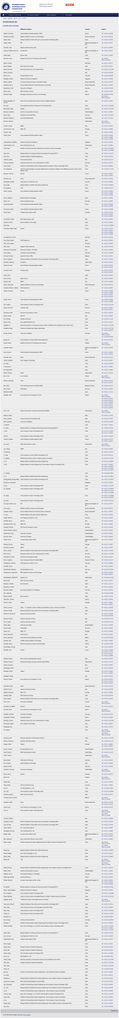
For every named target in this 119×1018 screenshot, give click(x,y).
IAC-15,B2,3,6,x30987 (107, 47)
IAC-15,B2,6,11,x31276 (108, 153)
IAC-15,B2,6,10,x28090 (108, 148)
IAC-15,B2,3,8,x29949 (107, 91)
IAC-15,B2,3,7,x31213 (107, 392)
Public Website (51, 15)
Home (4, 18)
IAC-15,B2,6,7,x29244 (107, 39)
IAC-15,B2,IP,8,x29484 (107, 473)
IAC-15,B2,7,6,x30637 (107, 360)
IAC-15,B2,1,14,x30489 (108, 105)
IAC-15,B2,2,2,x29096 (107, 514)
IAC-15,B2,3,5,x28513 (107, 50)
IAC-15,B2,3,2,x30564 (107, 132)
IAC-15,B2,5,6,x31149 (107, 662)
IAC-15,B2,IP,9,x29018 (107, 75)
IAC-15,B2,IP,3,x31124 (107, 159)
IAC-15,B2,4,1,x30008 (107, 139)
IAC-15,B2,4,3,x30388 (107, 402)
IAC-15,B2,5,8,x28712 (107, 36)
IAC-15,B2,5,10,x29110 (108, 458)
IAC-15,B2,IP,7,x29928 (107, 428)
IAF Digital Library (33, 15)
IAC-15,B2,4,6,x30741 (107, 406)
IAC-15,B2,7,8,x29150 (107, 340)
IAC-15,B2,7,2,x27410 (107, 118)
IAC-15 (15, 18)
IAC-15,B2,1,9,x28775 (107, 82)
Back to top (114, 1010)
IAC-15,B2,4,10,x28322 (108, 330)
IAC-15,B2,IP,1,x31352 (107, 319)
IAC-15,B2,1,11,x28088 (108, 150)
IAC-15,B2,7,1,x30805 (107, 145)
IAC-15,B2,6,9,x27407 (107, 418)
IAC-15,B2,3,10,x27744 (108, 328)
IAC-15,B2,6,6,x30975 (107, 43)
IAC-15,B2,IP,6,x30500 (107, 916)
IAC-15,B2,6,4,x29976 (107, 175)
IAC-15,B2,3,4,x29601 (107, 389)
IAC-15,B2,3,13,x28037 (108, 185)
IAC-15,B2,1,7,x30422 (107, 85)
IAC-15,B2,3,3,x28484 (107, 763)
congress (10, 18)
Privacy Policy (26, 1015)
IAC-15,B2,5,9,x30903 (107, 79)
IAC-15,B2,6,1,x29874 (107, 55)
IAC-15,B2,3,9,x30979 (107, 66)
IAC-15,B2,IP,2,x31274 (107, 385)
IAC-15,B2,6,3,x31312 (107, 178)
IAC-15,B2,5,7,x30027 (107, 539)
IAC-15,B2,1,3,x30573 (107, 63)
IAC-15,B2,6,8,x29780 (107, 72)
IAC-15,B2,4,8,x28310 (107, 978)
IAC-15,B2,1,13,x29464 (108, 962)
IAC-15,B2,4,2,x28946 (107, 33)
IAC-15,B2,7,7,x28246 (107, 425)
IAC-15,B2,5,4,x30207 (107, 126)
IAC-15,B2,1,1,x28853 (107, 112)
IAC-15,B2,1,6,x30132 (107, 312)
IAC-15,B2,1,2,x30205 (107, 101)
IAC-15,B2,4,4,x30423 (107, 216)
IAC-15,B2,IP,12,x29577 (108, 188)
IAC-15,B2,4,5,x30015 (107, 173)
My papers (68, 15)
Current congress (15, 15)
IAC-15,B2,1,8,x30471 (107, 975)
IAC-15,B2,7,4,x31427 (107, 322)
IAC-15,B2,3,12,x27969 (108, 325)
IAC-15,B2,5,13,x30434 (108, 910)
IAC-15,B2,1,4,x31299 (107, 382)
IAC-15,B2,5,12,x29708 (108, 69)
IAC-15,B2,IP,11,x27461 (108, 169)
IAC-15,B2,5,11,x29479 (108, 452)
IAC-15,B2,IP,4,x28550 (107, 156)
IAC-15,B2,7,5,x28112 (107, 727)
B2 (19, 18)
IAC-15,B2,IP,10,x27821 (108, 577)
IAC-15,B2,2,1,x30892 (107, 839)
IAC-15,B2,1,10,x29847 (108, 115)
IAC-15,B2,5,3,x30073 (107, 262)
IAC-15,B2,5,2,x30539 (107, 668)
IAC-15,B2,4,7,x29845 (107, 198)
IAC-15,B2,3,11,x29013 (108, 479)
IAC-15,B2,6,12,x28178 (108, 363)
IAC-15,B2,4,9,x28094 (107, 166)
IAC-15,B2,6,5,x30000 (107, 137)
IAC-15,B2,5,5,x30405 (107, 240)
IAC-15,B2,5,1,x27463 (107, 415)
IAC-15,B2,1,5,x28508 (107, 249)
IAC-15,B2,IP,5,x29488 (107, 593)
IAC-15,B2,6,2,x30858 (107, 182)
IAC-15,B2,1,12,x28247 (108, 431)
